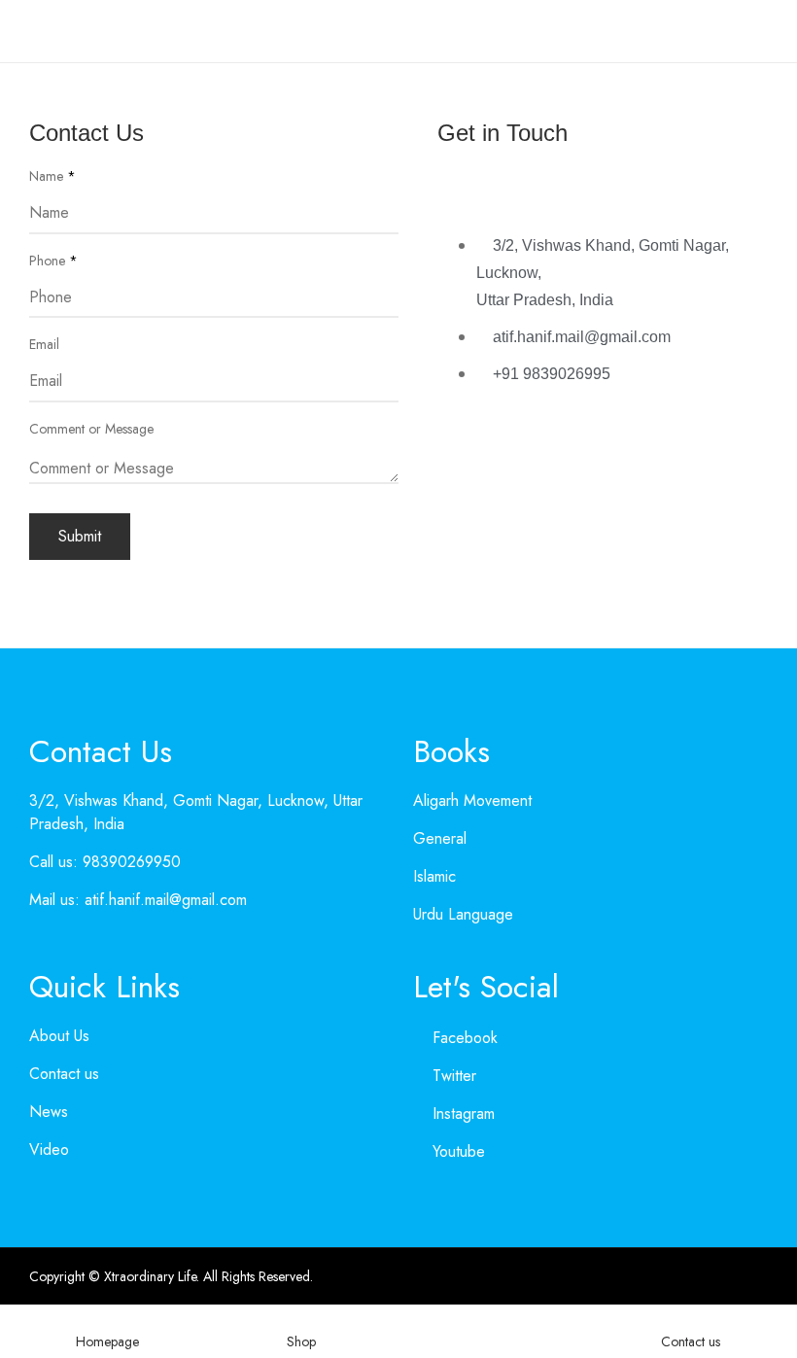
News (48, 1111)
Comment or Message (91, 428)
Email (44, 344)
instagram (464, 1113)
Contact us (64, 1073)
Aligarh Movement (472, 800)
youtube (459, 1151)
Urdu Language (463, 914)
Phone (53, 260)
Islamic (434, 876)
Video (49, 1149)
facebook (465, 1038)
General (440, 838)
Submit (79, 536)
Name (52, 176)
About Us (59, 1036)
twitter (454, 1075)
